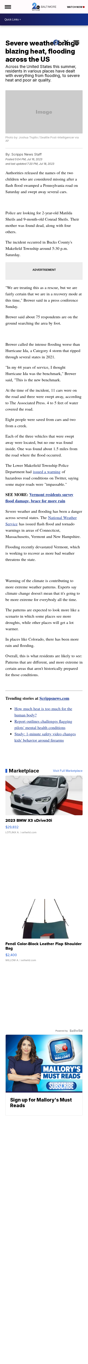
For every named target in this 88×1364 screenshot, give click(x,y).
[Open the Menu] (7, 6)
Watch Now (75, 7)
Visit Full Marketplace (68, 770)
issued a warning (46, 471)
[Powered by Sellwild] (76, 1030)
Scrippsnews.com (54, 698)
